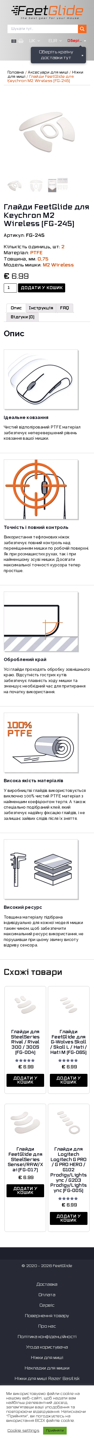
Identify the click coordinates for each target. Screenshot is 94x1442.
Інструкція (41, 308)
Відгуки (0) (22, 317)
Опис (16, 308)
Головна (16, 72)
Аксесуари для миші (48, 72)
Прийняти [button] (55, 1430)
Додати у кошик (42, 288)
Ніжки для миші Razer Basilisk (47, 1379)
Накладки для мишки (47, 1368)
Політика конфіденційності (47, 1337)
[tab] (16, 308)
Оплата (47, 1295)
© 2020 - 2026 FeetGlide (47, 1266)
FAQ (64, 308)
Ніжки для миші (47, 1358)
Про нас (47, 1326)
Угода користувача (47, 1347)
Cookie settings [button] (23, 1431)
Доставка (46, 1284)
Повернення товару (47, 1316)
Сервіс (47, 1305)
